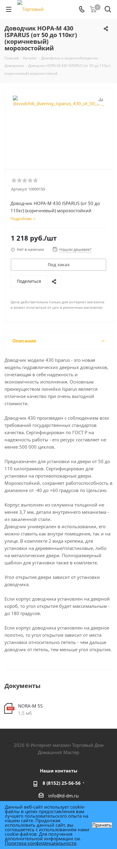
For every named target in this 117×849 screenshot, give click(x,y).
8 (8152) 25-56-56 (62, 783)
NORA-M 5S (30, 706)
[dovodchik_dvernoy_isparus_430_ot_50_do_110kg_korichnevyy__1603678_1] (58, 126)
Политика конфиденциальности (40, 843)
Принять (102, 825)
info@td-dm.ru (63, 796)
